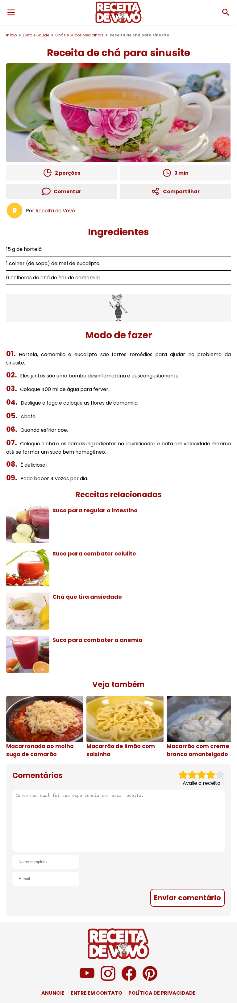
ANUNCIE (52, 993)
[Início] (118, 12)
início (11, 35)
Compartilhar (181, 191)
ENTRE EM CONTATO (96, 993)
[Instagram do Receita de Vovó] (108, 979)
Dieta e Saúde (36, 35)
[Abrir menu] (11, 12)
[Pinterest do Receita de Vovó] (150, 979)
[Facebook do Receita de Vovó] (129, 979)
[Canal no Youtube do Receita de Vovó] (87, 979)
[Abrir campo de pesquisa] (226, 12)
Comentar (67, 191)
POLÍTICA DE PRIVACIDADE (162, 993)
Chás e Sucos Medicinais (79, 35)
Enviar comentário (187, 898)
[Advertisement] (118, 308)
